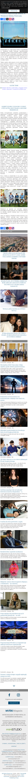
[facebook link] (9, 695)
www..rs (18, 757)
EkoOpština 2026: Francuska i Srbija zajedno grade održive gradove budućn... (13, 366)
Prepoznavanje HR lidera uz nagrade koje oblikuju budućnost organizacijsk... (13, 643)
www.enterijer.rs (18, 764)
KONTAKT (14, 746)
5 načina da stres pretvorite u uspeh (11, 522)
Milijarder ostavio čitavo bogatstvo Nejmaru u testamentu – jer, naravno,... (13, 582)
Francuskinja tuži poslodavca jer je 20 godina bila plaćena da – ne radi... (12, 614)
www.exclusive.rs (20, 762)
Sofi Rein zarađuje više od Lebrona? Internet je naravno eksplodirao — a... (11, 491)
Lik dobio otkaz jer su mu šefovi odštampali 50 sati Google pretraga (13, 460)
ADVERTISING (12, 743)
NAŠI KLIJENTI (21, 743)
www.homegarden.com (13, 766)
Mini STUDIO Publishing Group (17, 777)
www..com (14, 758)
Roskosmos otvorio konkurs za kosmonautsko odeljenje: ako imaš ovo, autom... (12, 398)
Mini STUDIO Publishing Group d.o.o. (11, 733)
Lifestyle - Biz (10, 362)
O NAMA (4, 743)
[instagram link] (18, 695)
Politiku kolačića (5, 7)
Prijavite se (14, 703)
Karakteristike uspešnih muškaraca (11, 552)
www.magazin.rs (19, 760)
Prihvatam (14, 10)
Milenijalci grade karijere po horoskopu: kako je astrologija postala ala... (12, 431)
